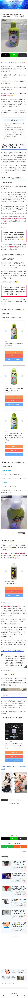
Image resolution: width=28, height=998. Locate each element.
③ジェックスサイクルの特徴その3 (15, 132)
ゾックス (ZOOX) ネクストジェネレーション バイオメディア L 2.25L (13, 746)
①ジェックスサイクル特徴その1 (14, 127)
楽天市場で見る (14, 355)
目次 (11, 120)
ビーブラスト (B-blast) (11, 583)
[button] (22, 55)
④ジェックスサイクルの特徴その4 (15, 134)
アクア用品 (5, 800)
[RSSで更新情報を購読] (20, 846)
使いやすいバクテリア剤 (15, 800)
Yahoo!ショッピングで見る (14, 359)
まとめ (6, 138)
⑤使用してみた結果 (11, 136)
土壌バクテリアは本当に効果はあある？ (12, 651)
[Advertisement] (14, 818)
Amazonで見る (14, 352)
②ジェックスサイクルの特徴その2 (15, 129)
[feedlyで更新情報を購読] (7, 846)
